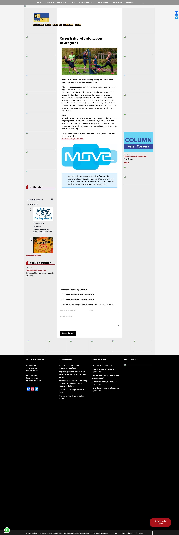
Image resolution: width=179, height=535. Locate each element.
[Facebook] (176, 13)
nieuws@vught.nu (100, 184)
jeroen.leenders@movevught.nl (72, 139)
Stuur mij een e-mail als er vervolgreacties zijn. (78, 294)
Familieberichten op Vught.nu (36, 270)
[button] (27, 19)
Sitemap (114, 533)
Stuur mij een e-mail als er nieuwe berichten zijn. (78, 299)
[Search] (142, 2)
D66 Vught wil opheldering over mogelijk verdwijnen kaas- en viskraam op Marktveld (73, 383)
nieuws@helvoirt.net (33, 381)
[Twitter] (176, 17)
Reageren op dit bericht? (160, 522)
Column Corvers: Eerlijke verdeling (136, 156)
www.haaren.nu (31, 368)
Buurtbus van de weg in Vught (102, 369)
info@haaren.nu (32, 378)
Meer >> (126, 163)
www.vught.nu (31, 365)
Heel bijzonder (97, 365)
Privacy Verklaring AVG (127, 533)
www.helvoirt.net (32, 371)
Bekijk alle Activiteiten (33, 255)
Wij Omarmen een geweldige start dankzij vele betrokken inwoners (72, 374)
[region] (89, 19)
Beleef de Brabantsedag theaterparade (105, 375)
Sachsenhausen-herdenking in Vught (104, 388)
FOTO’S (141, 533)
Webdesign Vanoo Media (100, 533)
